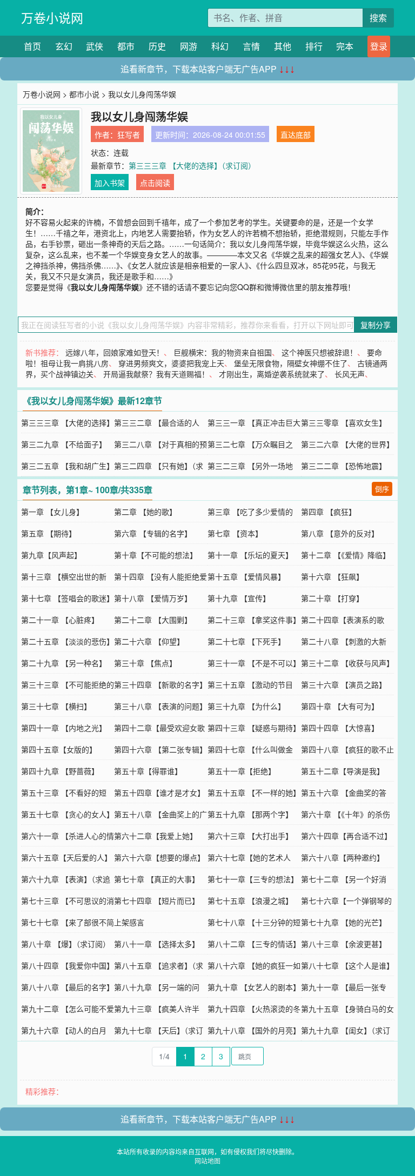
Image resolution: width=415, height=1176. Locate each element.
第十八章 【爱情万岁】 (153, 598)
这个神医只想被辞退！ (319, 352)
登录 (378, 46)
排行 (314, 46)
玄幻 (63, 46)
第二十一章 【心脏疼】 (60, 619)
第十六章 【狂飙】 (332, 576)
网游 (188, 46)
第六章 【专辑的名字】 (153, 533)
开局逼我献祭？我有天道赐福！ (156, 373)
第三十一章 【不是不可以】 (254, 662)
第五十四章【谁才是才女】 (159, 792)
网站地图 (207, 1160)
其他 (282, 46)
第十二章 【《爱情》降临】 (345, 554)
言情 (251, 46)
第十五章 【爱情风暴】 (246, 576)
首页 (32, 46)
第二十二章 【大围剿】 (153, 619)
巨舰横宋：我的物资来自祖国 (222, 352)
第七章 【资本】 (235, 533)
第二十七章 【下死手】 (246, 641)
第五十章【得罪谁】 (148, 770)
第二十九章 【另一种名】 (63, 662)
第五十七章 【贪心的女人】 (67, 814)
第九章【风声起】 (51, 554)
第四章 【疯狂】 (328, 511)
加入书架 (110, 182)
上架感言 (129, 922)
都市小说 (84, 94)
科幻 (220, 46)
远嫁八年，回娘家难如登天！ (114, 352)
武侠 (94, 46)
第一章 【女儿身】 (52, 511)
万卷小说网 (52, 17)
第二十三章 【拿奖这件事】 (254, 619)
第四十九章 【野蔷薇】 (60, 770)
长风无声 (349, 373)
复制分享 (375, 324)
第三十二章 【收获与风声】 (347, 662)
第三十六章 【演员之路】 (343, 684)
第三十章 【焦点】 (145, 662)
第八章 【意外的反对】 (340, 533)
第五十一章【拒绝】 (242, 770)
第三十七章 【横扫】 (56, 706)
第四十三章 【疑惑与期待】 (254, 727)
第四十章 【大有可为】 (340, 706)
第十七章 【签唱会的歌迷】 (67, 598)
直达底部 (295, 134)
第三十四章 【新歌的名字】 (160, 684)
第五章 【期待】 (48, 533)
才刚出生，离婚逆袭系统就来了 (272, 373)
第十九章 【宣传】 (239, 598)
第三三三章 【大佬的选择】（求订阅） (192, 165)
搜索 (378, 17)
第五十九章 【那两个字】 (250, 814)
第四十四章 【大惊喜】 (340, 727)
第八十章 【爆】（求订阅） (65, 943)
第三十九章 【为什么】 (246, 706)
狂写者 (128, 134)
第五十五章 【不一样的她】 (254, 792)
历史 (157, 46)
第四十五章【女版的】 (59, 749)
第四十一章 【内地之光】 (63, 727)
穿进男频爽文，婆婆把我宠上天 (171, 363)
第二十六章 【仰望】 (149, 641)
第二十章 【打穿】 (332, 598)
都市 (126, 46)
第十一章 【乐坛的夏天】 (250, 554)
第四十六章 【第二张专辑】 (160, 749)
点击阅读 (155, 182)
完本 (344, 46)
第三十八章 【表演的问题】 (160, 706)
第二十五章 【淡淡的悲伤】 (67, 641)
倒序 (382, 488)
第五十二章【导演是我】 (342, 770)
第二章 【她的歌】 (145, 511)
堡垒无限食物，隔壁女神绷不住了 (290, 363)
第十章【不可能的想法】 (155, 554)
